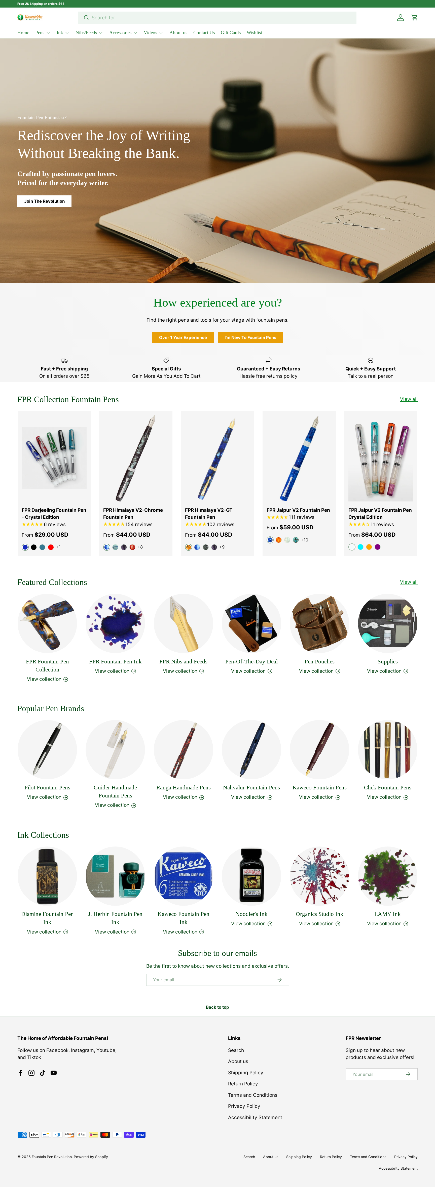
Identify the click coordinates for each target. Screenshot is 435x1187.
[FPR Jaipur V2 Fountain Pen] (299, 458)
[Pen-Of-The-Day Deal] (251, 623)
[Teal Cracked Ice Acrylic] (296, 540)
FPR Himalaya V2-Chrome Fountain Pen (133, 513)
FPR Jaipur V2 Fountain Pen (298, 510)
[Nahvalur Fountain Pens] (251, 749)
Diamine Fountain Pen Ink (47, 918)
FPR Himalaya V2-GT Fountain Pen (209, 513)
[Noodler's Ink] (251, 876)
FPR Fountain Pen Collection (47, 665)
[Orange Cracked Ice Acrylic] (279, 540)
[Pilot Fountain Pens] (47, 749)
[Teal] (42, 547)
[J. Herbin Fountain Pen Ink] (115, 876)
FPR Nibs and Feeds (183, 661)
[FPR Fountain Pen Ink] (115, 623)
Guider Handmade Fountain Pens (115, 792)
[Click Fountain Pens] (387, 749)
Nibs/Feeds (86, 32)
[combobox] (217, 18)
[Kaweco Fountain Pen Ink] (183, 876)
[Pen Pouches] (319, 623)
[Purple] (378, 547)
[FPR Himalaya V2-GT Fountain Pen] (217, 458)
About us (178, 32)
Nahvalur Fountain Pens (251, 788)
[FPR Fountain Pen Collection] (47, 623)
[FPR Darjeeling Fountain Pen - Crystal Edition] (54, 458)
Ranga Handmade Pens (183, 788)
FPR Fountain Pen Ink (115, 661)
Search (236, 1050)
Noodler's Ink (251, 914)
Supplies (388, 661)
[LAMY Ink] (387, 876)
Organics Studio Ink (319, 914)
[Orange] (369, 547)
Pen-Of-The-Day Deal (251, 661)
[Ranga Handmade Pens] (183, 749)
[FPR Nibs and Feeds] (183, 623)
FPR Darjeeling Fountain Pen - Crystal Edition (54, 513)
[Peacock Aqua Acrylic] (115, 547)
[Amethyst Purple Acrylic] (124, 547)
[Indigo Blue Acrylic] (197, 547)
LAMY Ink (387, 914)
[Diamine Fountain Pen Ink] (47, 876)
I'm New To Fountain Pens (250, 337)
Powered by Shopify (91, 1157)
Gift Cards (231, 32)
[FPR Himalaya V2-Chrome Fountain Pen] (135, 458)
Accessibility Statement (255, 1117)
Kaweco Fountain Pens (320, 788)
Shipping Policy (245, 1073)
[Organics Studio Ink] (319, 876)
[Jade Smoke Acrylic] (206, 547)
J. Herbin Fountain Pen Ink (115, 918)
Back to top (217, 1007)
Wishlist (254, 32)
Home (23, 32)
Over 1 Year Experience (183, 337)
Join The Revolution (44, 201)
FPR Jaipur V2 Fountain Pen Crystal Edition (380, 513)
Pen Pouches (320, 661)
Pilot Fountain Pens (47, 788)
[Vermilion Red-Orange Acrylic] (132, 547)
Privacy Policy (244, 1106)
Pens (39, 32)
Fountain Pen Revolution (52, 1157)
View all (409, 399)
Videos (150, 32)
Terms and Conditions (252, 1095)
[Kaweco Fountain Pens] (319, 749)
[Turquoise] (360, 547)
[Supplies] (387, 623)
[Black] (34, 547)
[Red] (51, 547)
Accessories (120, 32)
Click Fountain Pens (387, 788)
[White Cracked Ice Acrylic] (287, 540)
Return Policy (243, 1084)
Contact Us (204, 32)
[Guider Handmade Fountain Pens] (115, 749)
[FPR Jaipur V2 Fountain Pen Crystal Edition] (380, 458)
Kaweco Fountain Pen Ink (183, 918)
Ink (60, 32)
